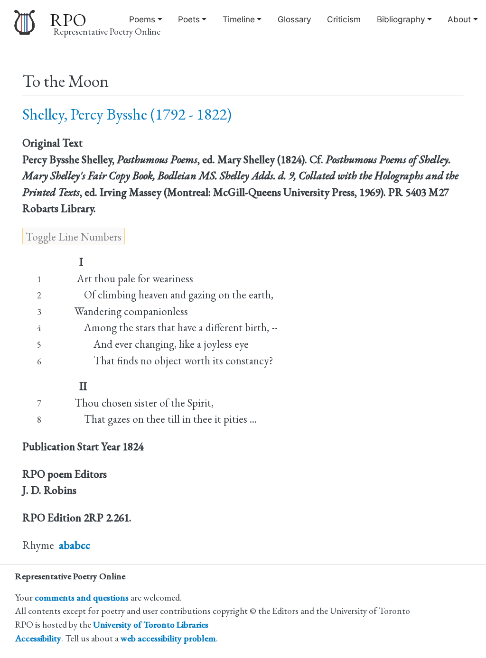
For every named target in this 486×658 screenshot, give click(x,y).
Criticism (344, 19)
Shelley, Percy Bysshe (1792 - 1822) (127, 114)
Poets (189, 19)
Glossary (294, 19)
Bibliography (401, 19)
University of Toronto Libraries (150, 624)
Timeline (239, 19)
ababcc (74, 545)
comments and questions (82, 597)
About (459, 19)
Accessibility (38, 638)
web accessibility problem (168, 638)
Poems (142, 19)
